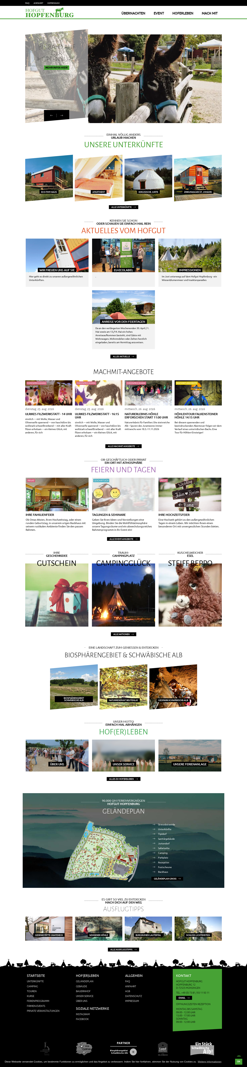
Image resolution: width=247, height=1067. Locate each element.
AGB (127, 991)
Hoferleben (182, 13)
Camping (32, 986)
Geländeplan (84, 981)
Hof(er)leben (87, 975)
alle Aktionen (121, 634)
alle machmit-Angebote (121, 446)
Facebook (82, 1018)
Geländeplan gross (165, 878)
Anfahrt (38, 3)
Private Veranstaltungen (43, 1010)
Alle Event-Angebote (121, 538)
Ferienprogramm (38, 1000)
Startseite (36, 975)
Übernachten (133, 13)
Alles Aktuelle (121, 356)
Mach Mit (210, 13)
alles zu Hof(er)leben (121, 778)
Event (159, 13)
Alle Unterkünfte (121, 207)
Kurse (30, 995)
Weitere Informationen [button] (209, 1061)
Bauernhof (83, 991)
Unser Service (84, 995)
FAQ (27, 3)
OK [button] (238, 1061)
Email (182, 997)
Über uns (81, 1000)
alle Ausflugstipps (121, 949)
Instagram (83, 1014)
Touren (32, 991)
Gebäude (81, 986)
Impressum (53, 3)
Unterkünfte (35, 981)
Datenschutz (133, 995)
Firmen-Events (36, 1005)
